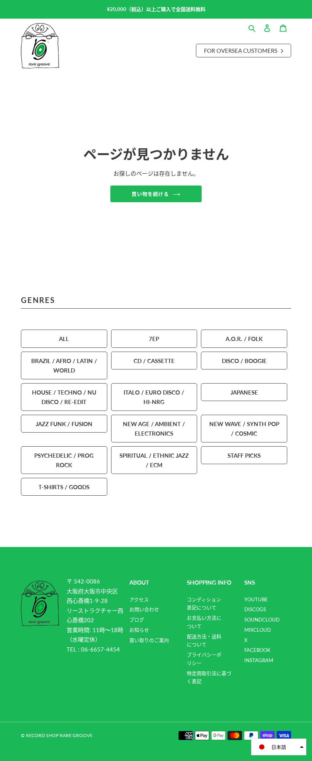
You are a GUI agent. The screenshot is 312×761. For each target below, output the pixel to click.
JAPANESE (244, 392)
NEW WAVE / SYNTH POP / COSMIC (244, 429)
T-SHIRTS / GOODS (63, 487)
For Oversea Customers (241, 50)
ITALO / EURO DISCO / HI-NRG (154, 397)
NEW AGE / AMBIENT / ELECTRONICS (154, 429)
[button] (278, 747)
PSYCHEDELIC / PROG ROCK (64, 460)
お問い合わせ (144, 609)
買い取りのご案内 (149, 640)
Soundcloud (262, 619)
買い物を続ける (150, 193)
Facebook (257, 650)
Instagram (258, 660)
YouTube (256, 599)
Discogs (255, 609)
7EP (154, 338)
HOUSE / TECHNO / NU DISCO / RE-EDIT (64, 397)
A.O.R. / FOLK (244, 338)
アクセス (139, 599)
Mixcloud (257, 629)
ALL (64, 338)
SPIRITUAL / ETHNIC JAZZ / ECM (154, 460)
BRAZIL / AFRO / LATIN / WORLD (64, 365)
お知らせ (139, 629)
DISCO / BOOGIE (244, 361)
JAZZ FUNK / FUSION (64, 424)
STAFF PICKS (244, 455)
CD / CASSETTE (154, 361)
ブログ (136, 619)
